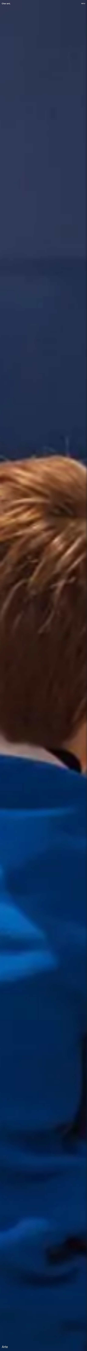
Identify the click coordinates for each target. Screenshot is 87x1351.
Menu (83, 3)
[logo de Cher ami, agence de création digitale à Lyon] (6, 3)
